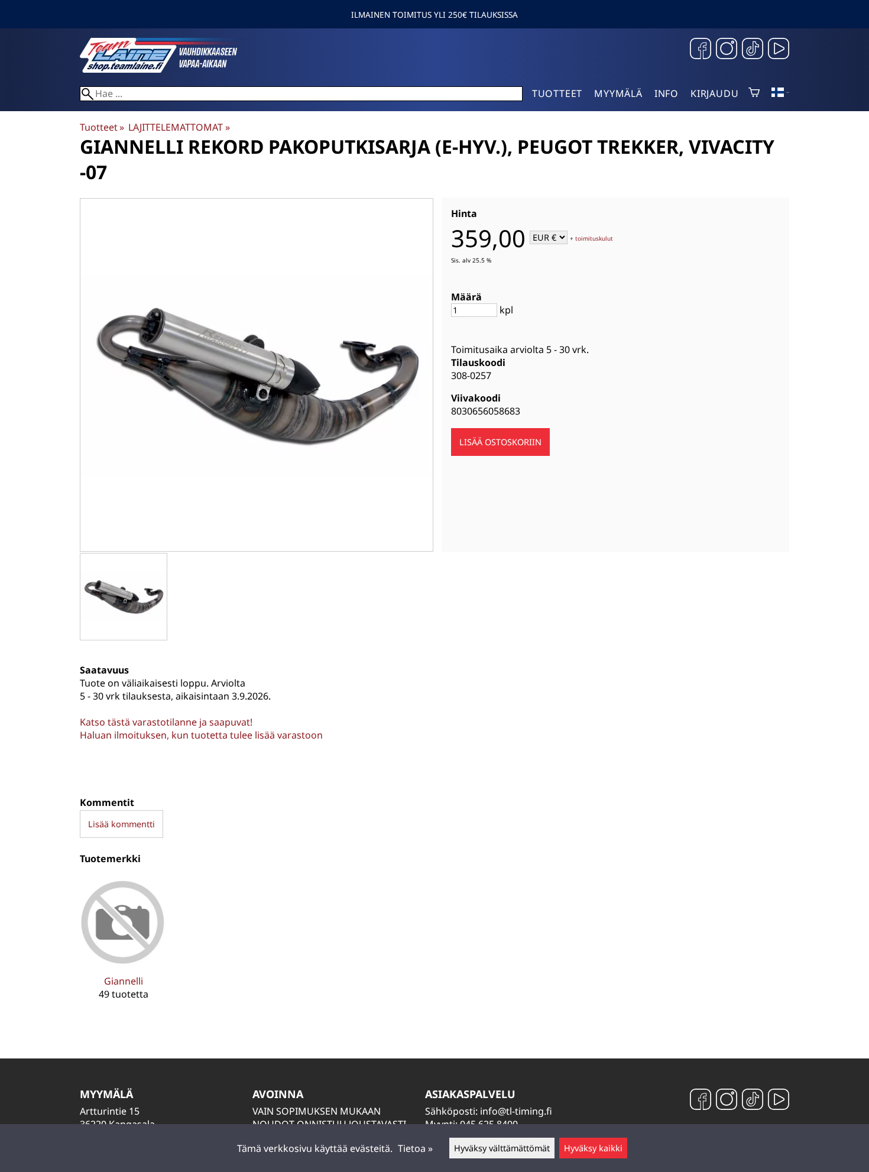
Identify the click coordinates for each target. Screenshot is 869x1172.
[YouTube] (778, 50)
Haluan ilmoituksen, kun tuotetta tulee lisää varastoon (201, 735)
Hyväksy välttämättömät (502, 1148)
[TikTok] (752, 50)
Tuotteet (557, 93)
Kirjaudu (714, 93)
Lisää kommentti (121, 824)
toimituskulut (594, 238)
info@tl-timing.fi (516, 1111)
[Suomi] (780, 93)
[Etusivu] (168, 69)
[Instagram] (726, 50)
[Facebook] (700, 50)
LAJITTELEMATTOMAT (178, 127)
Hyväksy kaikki (593, 1148)
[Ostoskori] (754, 93)
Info (666, 93)
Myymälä (618, 93)
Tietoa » (415, 1148)
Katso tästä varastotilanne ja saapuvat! (166, 722)
